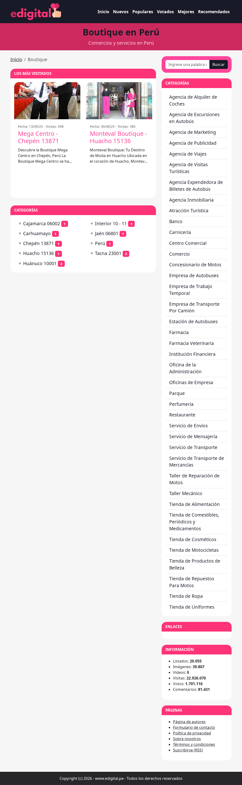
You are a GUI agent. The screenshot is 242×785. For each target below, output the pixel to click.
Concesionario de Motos (195, 264)
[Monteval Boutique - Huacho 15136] (119, 100)
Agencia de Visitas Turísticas (188, 167)
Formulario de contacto (194, 727)
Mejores (186, 11)
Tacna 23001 (108, 253)
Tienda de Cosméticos (192, 539)
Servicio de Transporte (193, 447)
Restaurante (182, 415)
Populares (142, 11)
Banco (175, 221)
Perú (100, 243)
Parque (177, 393)
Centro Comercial (188, 243)
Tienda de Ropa (186, 596)
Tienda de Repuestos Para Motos (191, 582)
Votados (165, 11)
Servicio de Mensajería (193, 436)
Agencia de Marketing (192, 132)
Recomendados (214, 11)
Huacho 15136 (38, 253)
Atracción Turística (188, 210)
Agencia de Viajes (188, 154)
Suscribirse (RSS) (188, 750)
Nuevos (121, 11)
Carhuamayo (37, 233)
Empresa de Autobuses (194, 275)
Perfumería (181, 404)
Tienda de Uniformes (191, 607)
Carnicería (180, 232)
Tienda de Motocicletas (194, 550)
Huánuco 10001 (40, 263)
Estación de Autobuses (193, 321)
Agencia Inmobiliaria (191, 200)
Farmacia (179, 332)
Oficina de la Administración (185, 368)
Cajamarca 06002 (41, 223)
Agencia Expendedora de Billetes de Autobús (196, 185)
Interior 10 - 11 (111, 223)
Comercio (179, 254)
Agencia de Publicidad (192, 143)
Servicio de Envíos (188, 425)
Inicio (103, 11)
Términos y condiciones (194, 744)
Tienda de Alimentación (194, 504)
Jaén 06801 (106, 233)
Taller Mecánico (185, 493)
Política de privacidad (192, 733)
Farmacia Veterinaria (191, 343)
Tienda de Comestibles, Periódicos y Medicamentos (194, 522)
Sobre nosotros (187, 738)
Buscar (218, 64)
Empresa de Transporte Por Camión (194, 307)
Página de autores (189, 721)
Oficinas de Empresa (191, 382)
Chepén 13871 (38, 243)
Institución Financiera (192, 354)
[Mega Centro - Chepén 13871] (47, 100)
